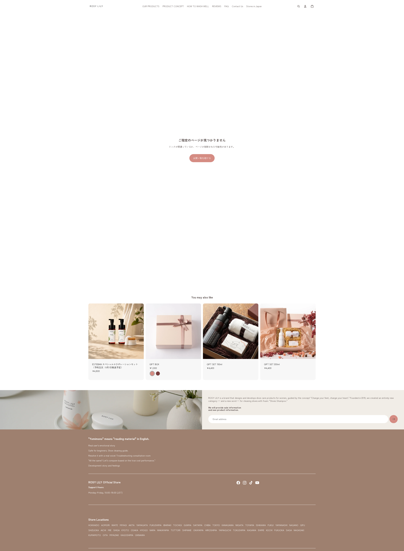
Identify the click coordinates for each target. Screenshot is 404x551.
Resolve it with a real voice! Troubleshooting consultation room (119, 455)
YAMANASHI (281, 525)
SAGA (289, 530)
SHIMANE (186, 530)
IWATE (115, 525)
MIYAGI (123, 525)
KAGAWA (251, 530)
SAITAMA (197, 525)
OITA (105, 535)
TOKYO (216, 525)
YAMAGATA (142, 525)
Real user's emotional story (101, 445)
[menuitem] (150, 6)
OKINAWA (140, 535)
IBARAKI (167, 525)
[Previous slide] (93, 331)
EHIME (261, 530)
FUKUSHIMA (155, 525)
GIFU (302, 525)
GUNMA (187, 525)
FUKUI (270, 525)
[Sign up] (393, 419)
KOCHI (269, 530)
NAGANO (293, 525)
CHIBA (207, 525)
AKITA (131, 525)
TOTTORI (175, 530)
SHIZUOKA (93, 530)
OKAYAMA (198, 530)
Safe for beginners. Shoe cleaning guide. (108, 450)
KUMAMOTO (94, 535)
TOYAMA (249, 525)
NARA (152, 530)
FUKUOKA (279, 530)
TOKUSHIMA (239, 530)
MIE (109, 530)
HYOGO (144, 530)
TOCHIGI (177, 525)
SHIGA (116, 530)
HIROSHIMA (211, 530)
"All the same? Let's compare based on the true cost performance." (121, 460)
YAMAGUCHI (225, 530)
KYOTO (125, 530)
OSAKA (134, 530)
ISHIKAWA (261, 525)
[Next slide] (139, 331)
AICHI (103, 530)
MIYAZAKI (114, 535)
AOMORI (105, 525)
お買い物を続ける (202, 158)
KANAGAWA (228, 525)
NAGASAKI (299, 530)
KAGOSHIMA (127, 535)
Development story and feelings (104, 465)
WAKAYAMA (163, 530)
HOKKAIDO (93, 525)
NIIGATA (239, 525)
